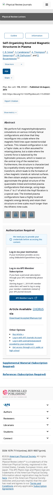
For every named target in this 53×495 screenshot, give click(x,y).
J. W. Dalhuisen (23, 55)
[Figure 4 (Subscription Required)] (31, 214)
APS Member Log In (24, 298)
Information (37, 35)
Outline (14, 35)
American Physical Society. (23, 456)
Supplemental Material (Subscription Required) (25, 364)
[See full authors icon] (13, 64)
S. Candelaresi (22, 52)
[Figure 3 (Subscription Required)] (23, 214)
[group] (26, 216)
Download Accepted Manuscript (25, 317)
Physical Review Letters (14, 16)
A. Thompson (38, 52)
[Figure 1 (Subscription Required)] (7, 214)
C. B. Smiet (8, 52)
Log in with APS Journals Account (27, 337)
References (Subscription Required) (24, 374)
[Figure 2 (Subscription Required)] (15, 214)
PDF (6, 71)
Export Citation (11, 101)
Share (7, 77)
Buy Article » (18, 334)
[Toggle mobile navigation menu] (47, 5)
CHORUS (38, 309)
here (4, 477)
